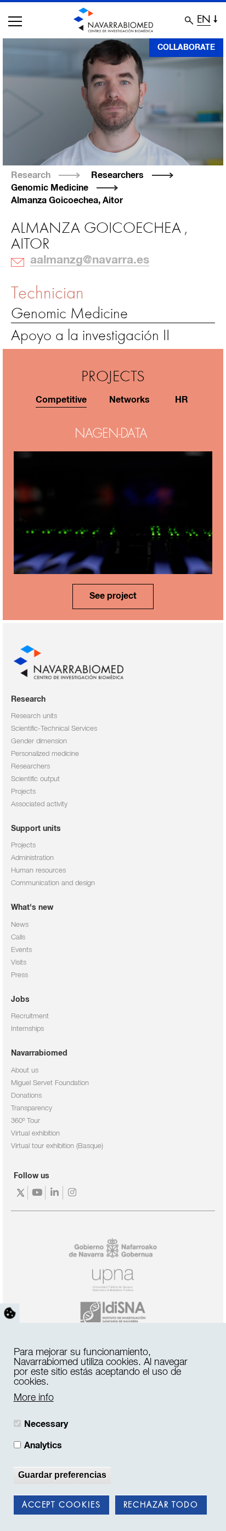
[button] (15, 21)
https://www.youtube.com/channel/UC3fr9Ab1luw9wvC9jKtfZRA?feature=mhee (38, 1193)
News (20, 924)
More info (34, 1398)
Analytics (43, 1445)
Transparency (31, 1108)
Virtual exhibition (35, 1133)
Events (21, 950)
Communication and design (53, 883)
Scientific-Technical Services (54, 728)
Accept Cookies (61, 1505)
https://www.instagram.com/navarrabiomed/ (73, 1193)
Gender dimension (39, 741)
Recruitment (30, 1016)
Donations (26, 1095)
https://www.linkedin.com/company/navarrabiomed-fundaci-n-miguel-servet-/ (56, 1193)
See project (113, 596)
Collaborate (186, 47)
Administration (32, 858)
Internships (27, 1029)
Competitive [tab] (61, 400)
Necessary (46, 1424)
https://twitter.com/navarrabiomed (20, 1193)
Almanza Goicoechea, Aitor (67, 200)
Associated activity (39, 804)
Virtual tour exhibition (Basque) (57, 1146)
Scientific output (35, 779)
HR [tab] (181, 400)
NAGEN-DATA (110, 434)
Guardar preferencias (62, 1475)
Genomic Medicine (49, 188)
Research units (34, 716)
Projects (23, 791)
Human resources (38, 870)
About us (24, 1070)
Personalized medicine (45, 754)
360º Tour (25, 1121)
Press (19, 975)
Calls (18, 937)
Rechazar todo (161, 1505)
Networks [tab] (129, 400)
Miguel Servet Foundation (50, 1083)
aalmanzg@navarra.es (89, 260)
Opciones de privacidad (10, 1313)
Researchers (117, 175)
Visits (18, 962)
